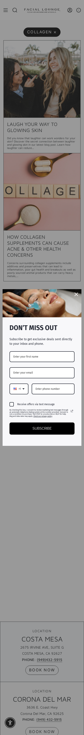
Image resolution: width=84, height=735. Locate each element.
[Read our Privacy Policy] (72, 411)
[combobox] (18, 389)
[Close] (76, 294)
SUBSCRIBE (42, 428)
